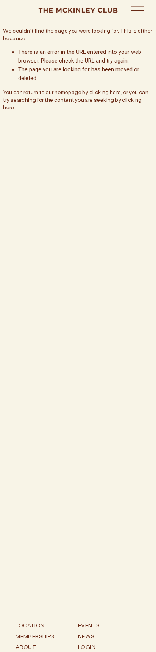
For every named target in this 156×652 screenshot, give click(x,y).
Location (30, 625)
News (86, 636)
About (26, 647)
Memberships (35, 636)
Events (89, 625)
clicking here (105, 92)
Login (86, 647)
